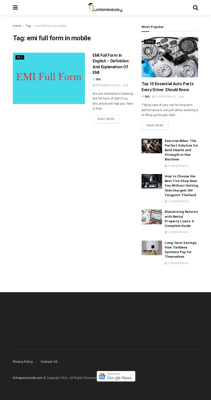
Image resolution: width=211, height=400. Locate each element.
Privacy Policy (23, 362)
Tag (28, 26)
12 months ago (178, 263)
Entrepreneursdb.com (27, 378)
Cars (150, 41)
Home (17, 26)
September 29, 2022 (108, 85)
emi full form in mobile (50, 26)
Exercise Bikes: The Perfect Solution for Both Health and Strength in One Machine (181, 150)
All (20, 57)
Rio (98, 79)
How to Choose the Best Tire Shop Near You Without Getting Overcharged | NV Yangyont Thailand (181, 185)
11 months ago (165, 96)
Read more (106, 119)
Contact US (49, 362)
